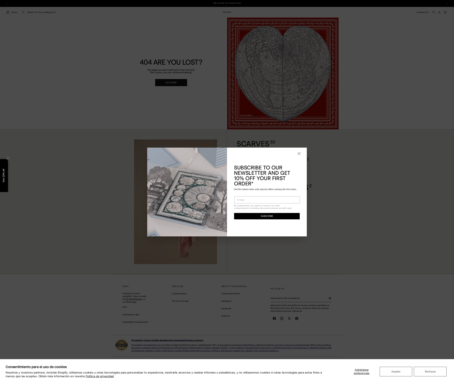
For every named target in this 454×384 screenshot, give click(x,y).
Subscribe (267, 216)
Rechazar (430, 371)
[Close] (299, 153)
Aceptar (395, 371)
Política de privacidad (100, 376)
